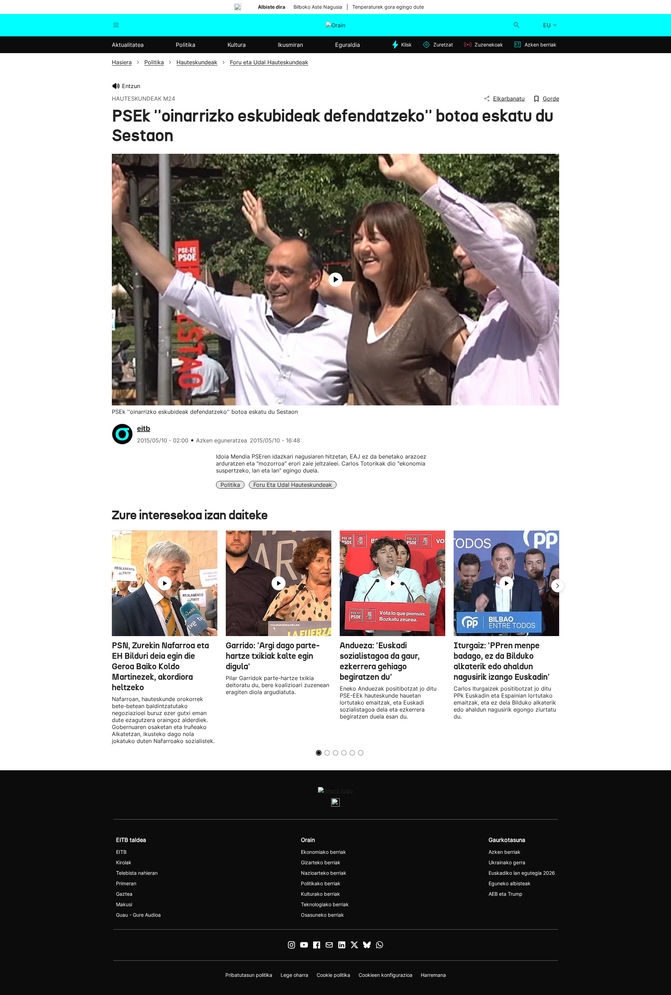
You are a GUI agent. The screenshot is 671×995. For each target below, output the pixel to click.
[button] (557, 585)
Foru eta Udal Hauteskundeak (292, 484)
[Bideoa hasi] (335, 280)
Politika (230, 484)
